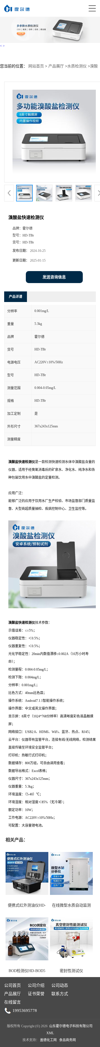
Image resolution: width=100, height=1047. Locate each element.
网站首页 (36, 66)
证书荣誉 (36, 994)
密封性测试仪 (71, 971)
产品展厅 (56, 66)
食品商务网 (67, 1040)
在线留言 (12, 1002)
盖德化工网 (48, 1040)
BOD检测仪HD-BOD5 (27, 971)
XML (50, 1033)
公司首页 (12, 985)
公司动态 (59, 985)
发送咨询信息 (54, 277)
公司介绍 (36, 985)
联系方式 (59, 994)
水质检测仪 (77, 66)
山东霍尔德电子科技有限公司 (70, 1026)
